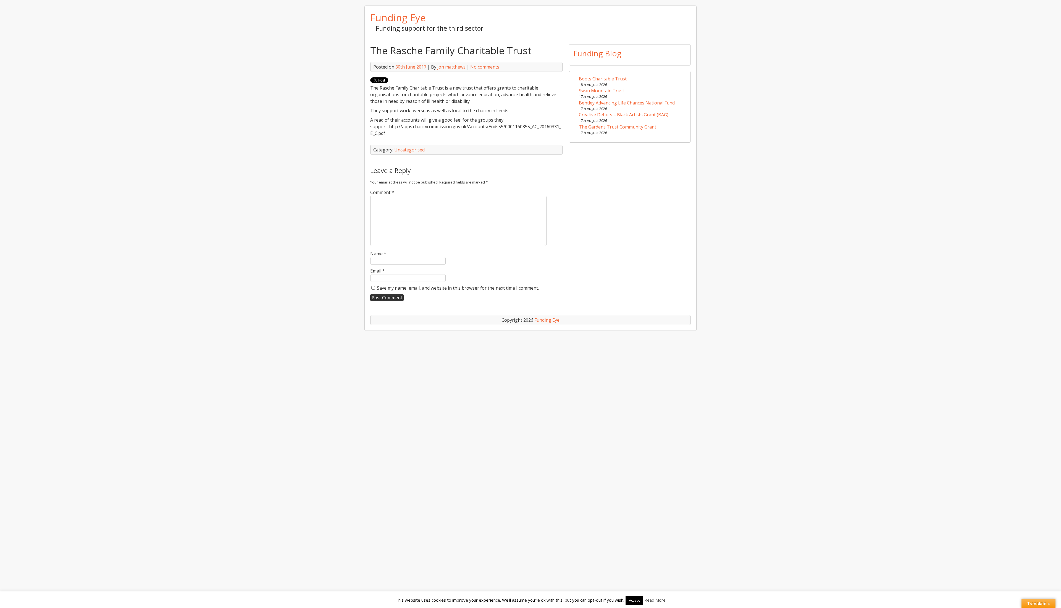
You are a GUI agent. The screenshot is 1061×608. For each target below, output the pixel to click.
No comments (484, 67)
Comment (382, 192)
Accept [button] (634, 600)
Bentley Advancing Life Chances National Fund (627, 103)
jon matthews (451, 67)
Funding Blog (597, 53)
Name (378, 254)
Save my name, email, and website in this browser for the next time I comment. (458, 288)
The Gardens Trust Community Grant (617, 127)
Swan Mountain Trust (601, 91)
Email (377, 271)
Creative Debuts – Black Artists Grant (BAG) (623, 115)
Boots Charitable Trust (603, 79)
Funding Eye (398, 17)
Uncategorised (409, 150)
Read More (655, 600)
